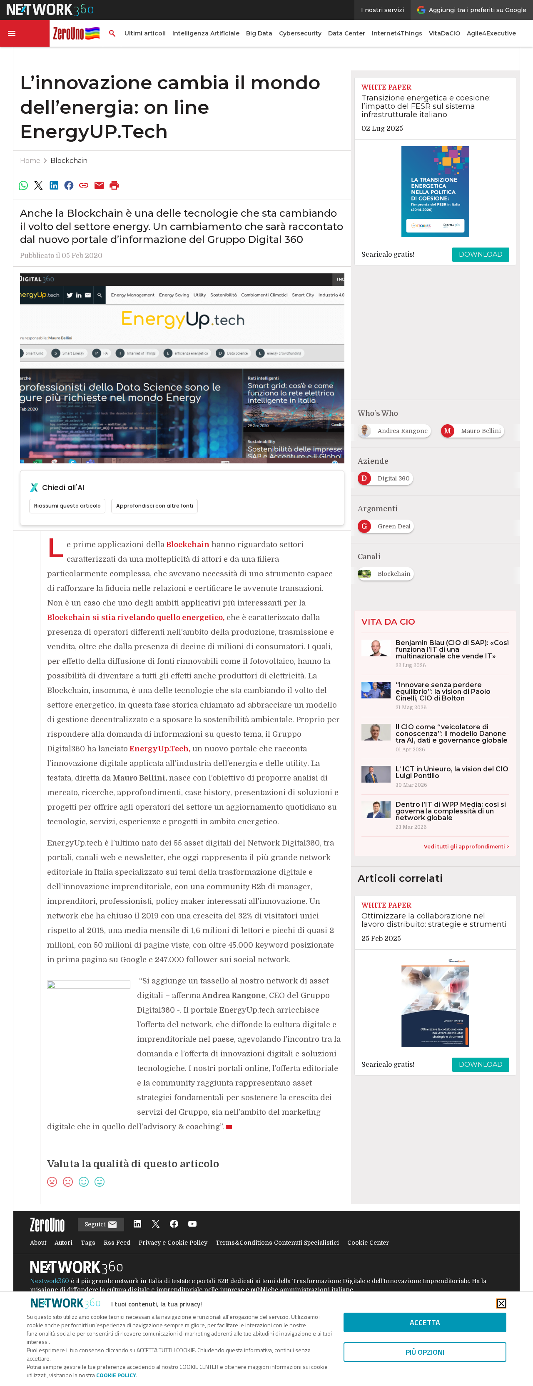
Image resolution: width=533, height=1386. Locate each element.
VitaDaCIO (444, 33)
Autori (63, 1242)
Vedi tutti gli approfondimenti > (466, 846)
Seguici (96, 1224)
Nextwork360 (49, 1281)
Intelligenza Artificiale (205, 33)
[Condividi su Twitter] (38, 185)
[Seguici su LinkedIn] (137, 1224)
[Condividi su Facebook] (68, 185)
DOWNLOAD (481, 254)
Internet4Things (397, 33)
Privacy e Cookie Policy (173, 1242)
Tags (88, 1242)
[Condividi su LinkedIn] (53, 185)
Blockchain (68, 161)
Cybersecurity (300, 33)
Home (30, 161)
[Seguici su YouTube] (192, 1224)
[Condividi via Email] (99, 185)
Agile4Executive (491, 33)
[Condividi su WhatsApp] (23, 185)
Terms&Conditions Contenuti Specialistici (277, 1242)
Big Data (259, 33)
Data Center (346, 33)
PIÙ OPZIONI (425, 1352)
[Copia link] (84, 185)
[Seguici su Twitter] (156, 1224)
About (38, 1242)
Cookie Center (368, 1242)
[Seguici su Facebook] (174, 1224)
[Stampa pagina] (114, 185)
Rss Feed (117, 1242)
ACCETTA (425, 1322)
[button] (25, 33)
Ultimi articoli (145, 33)
